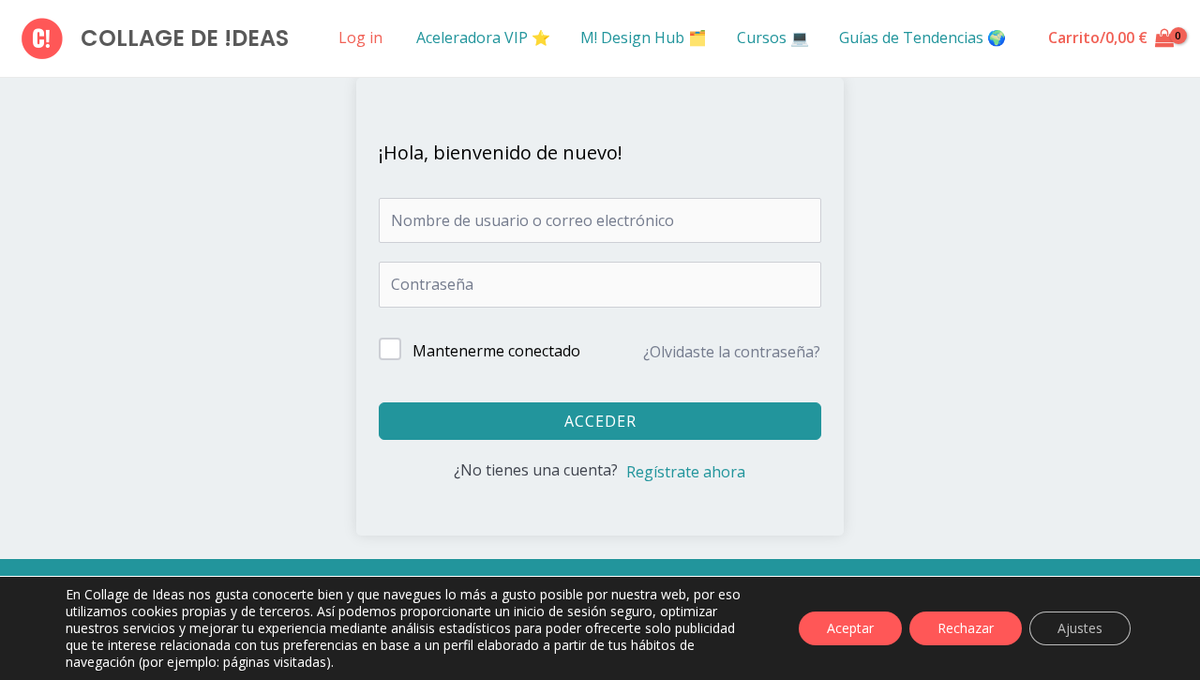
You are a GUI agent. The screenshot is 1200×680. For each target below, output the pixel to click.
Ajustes (1080, 628)
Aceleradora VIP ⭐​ (483, 37)
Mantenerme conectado (496, 350)
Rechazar (966, 628)
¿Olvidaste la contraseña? (731, 351)
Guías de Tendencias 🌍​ (922, 37)
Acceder (600, 421)
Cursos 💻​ (773, 37)
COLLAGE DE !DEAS (185, 38)
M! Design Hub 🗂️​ (643, 37)
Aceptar (850, 628)
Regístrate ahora (685, 471)
